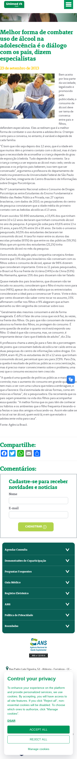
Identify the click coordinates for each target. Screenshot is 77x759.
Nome (13, 494)
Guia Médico (13, 582)
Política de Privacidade (19, 615)
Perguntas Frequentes (18, 571)
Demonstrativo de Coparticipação (25, 560)
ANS (7, 604)
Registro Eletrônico (17, 593)
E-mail (14, 508)
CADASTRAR (33, 526)
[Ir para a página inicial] (33, 4)
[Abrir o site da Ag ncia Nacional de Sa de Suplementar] (38, 647)
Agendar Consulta (16, 549)
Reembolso (11, 626)
